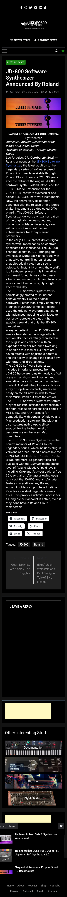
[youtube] (35, 8)
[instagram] (25, 8)
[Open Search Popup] (56, 50)
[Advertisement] (28, 711)
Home (10, 885)
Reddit (40, 891)
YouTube (55, 885)
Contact (52, 891)
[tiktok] (45, 8)
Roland (38, 544)
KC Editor (15, 92)
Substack (28, 891)
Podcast (32, 885)
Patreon (14, 891)
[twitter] (30, 8)
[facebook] (21, 8)
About (20, 885)
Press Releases (15, 62)
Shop (43, 885)
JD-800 (23, 544)
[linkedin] (40, 8)
